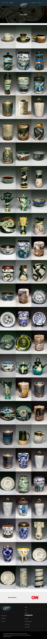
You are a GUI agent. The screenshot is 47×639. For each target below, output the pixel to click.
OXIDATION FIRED (28, 621)
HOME (3, 2)
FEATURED (26, 618)
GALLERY (11, 2)
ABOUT (7, 2)
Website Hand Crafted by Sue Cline (10, 635)
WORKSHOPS (33, 2)
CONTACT (39, 2)
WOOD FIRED (27, 627)
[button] (2, 597)
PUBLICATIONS (4, 615)
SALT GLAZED (27, 624)
